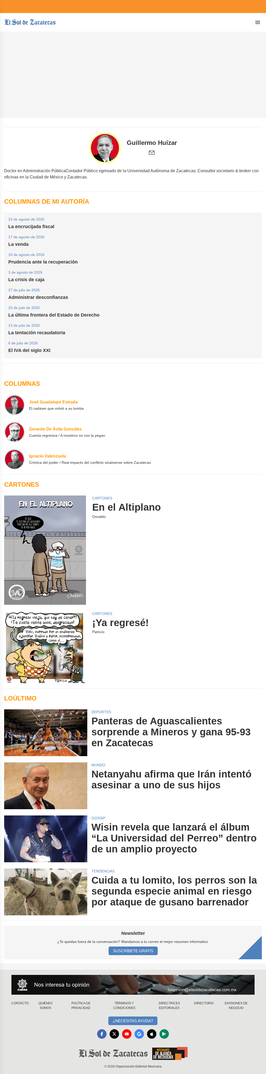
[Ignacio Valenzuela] (14, 459)
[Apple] (151, 1034)
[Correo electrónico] (152, 152)
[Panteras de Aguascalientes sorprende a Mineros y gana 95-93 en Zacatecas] (45, 732)
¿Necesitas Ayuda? (133, 1021)
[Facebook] (102, 1034)
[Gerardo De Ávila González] (14, 432)
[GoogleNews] (139, 1034)
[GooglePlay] (164, 1034)
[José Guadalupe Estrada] (14, 405)
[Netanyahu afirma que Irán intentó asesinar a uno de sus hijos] (45, 785)
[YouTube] (126, 1034)
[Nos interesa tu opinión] (133, 985)
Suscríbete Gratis (133, 951)
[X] (114, 1034)
